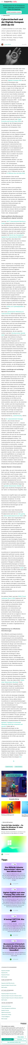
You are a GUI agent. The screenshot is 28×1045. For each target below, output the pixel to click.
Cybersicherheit (18, 766)
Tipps (14, 864)
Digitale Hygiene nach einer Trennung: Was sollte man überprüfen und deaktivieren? (14, 895)
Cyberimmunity (6, 15)
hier (21, 757)
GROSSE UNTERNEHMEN (7, 1002)
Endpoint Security (5, 1010)
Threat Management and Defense (8, 1008)
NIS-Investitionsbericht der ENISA (13, 516)
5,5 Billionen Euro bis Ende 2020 (16, 173)
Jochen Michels (7, 44)
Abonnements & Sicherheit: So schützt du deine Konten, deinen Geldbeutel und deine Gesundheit (14, 947)
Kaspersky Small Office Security (7, 983)
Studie (22, 568)
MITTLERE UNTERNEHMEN (7, 990)
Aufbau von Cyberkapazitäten (15, 306)
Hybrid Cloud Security (6, 1012)
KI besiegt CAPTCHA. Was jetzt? (14, 920)
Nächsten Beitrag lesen (8, 822)
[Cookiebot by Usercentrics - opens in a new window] (20, 1024)
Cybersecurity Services (6, 1006)
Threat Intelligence (5, 1016)
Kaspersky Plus (4, 972)
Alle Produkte (4, 987)
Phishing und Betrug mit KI (7, 815)
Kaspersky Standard (5, 970)
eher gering (21, 514)
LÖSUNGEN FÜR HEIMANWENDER (9, 967)
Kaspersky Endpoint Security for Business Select (11, 995)
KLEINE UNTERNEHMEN (6, 979)
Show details (21, 1036)
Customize (19, 1039)
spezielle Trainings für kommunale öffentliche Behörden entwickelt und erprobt (12, 724)
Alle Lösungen (4, 976)
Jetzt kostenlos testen (14, 12)
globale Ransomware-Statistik (12, 486)
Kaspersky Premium (5, 974)
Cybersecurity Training (6, 1014)
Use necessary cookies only (14, 1042)
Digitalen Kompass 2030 (15, 80)
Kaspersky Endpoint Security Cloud (8, 985)
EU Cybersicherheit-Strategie (14, 419)
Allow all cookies (8, 1039)
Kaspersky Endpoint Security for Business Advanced (12, 997)
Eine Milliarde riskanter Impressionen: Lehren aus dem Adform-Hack (14, 869)
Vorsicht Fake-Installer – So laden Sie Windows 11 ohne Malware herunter (12, 827)
